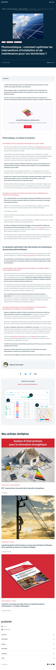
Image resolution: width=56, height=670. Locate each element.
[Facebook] (21, 374)
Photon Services (22, 336)
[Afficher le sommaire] (28, 78)
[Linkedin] (25, 374)
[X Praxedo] (51, 664)
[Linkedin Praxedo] (49, 664)
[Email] (35, 374)
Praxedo (4, 9)
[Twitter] (30, 374)
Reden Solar (14, 336)
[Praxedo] (4, 2)
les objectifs (41, 227)
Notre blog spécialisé (12, 9)
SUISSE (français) (7, 629)
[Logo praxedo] (28, 622)
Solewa (33, 336)
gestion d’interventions (28, 255)
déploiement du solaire (41, 147)
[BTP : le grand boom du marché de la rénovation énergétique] (28, 461)
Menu (53, 2)
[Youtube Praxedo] (54, 664)
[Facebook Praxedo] (47, 664)
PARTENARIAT (4, 639)
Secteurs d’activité (23, 9)
